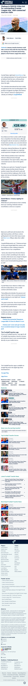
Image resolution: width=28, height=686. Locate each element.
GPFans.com (17, 663)
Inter (16, 566)
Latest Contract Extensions (8, 584)
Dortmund (17, 557)
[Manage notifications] (24, 683)
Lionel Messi (4, 568)
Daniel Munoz (19, 75)
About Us (4, 673)
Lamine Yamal (4, 575)
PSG (16, 383)
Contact (4, 674)
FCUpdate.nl (4, 663)
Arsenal (16, 547)
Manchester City (14, 145)
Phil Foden (3, 551)
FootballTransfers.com (6, 661)
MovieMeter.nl (4, 665)
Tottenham (17, 551)
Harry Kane (3, 564)
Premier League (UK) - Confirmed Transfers (12, 595)
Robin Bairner (10, 38)
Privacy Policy (16, 676)
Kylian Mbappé (4, 569)
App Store (4, 376)
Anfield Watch (4, 669)
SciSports (23, 622)
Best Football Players (7, 599)
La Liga (13, 379)
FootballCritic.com (18, 662)
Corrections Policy (7, 676)
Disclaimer (22, 676)
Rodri (2, 563)
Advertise (14, 673)
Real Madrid (17, 563)
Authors (14, 678)
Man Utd (16, 549)
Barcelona (14, 381)
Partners (9, 673)
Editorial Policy (22, 674)
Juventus (17, 559)
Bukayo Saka (4, 557)
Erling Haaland (4, 547)
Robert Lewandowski (6, 566)
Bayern (16, 569)
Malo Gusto (6, 238)
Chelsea (3, 47)
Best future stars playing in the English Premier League (14, 593)
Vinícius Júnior (4, 573)
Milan (16, 561)
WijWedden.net (4, 667)
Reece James (22, 384)
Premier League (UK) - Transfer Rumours (11, 597)
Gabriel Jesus (4, 549)
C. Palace (21, 381)
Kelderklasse (17, 667)
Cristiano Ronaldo (5, 571)
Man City (10, 383)
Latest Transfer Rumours (7, 582)
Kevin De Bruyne (4, 552)
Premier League (5, 381)
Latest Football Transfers (7, 580)
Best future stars (6, 605)
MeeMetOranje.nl (18, 669)
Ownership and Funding (12, 674)
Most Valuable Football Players (9, 601)
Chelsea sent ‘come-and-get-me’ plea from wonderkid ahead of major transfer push (13, 327)
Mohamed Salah (5, 559)
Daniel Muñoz (5, 384)
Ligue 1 (19, 379)
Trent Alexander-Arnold (6, 554)
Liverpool (17, 556)
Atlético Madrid (18, 571)
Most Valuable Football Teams (9, 603)
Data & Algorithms (22, 673)
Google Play (5, 373)
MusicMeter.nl (17, 665)
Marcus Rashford (5, 561)
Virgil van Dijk (4, 556)
